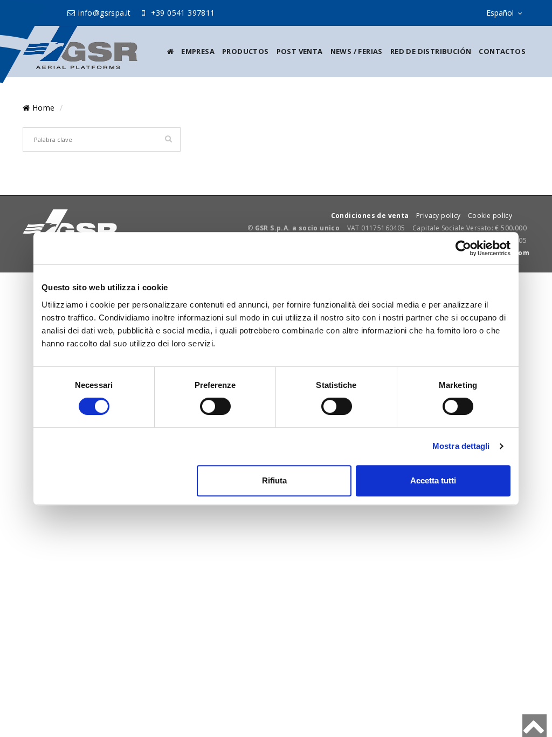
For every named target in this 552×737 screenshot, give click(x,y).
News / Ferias (356, 51)
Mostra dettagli (461, 446)
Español (500, 13)
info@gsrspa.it (103, 13)
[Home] (170, 51)
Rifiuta (274, 480)
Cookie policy (490, 215)
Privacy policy (438, 215)
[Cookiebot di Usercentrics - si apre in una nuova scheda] (463, 248)
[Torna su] (534, 725)
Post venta (300, 51)
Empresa (198, 51)
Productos (245, 51)
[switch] (215, 406)
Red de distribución (431, 51)
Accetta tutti (433, 480)
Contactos (502, 51)
